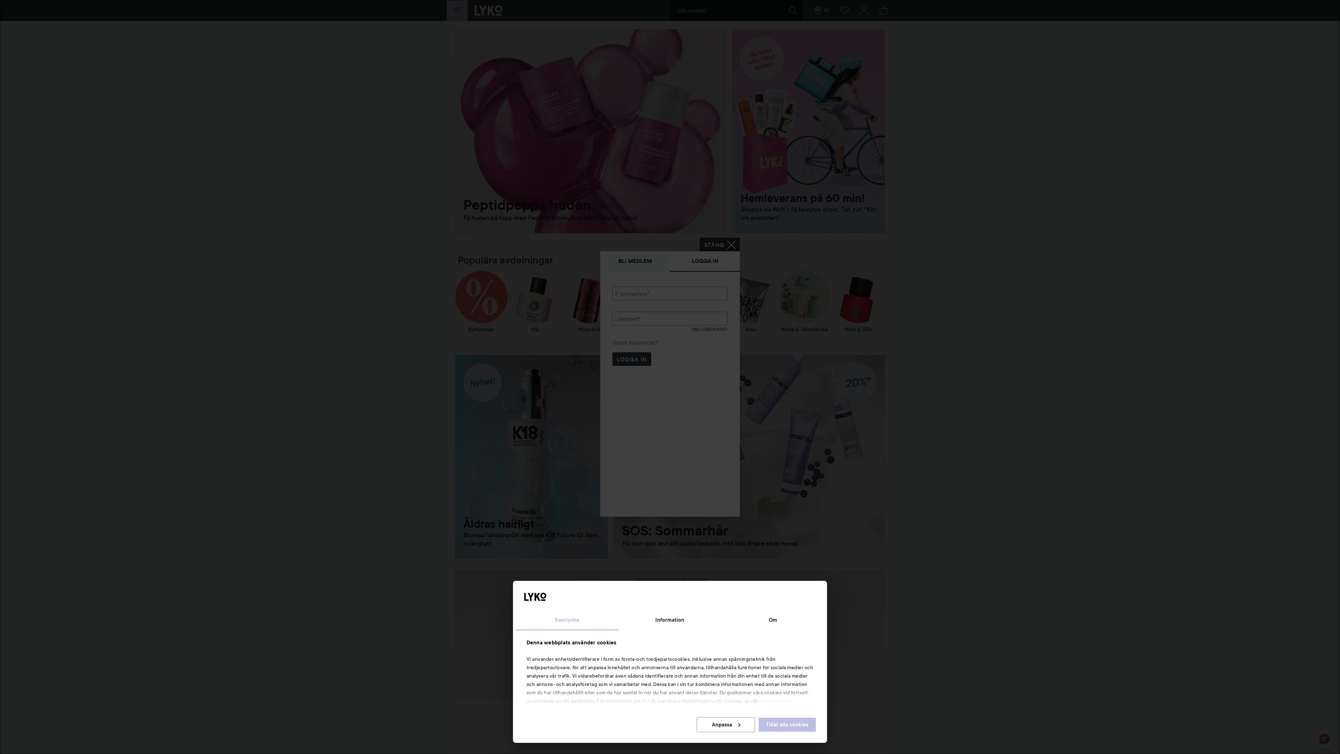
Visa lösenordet (709, 329)
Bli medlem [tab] (635, 261)
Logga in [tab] (705, 261)
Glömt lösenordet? (635, 342)
